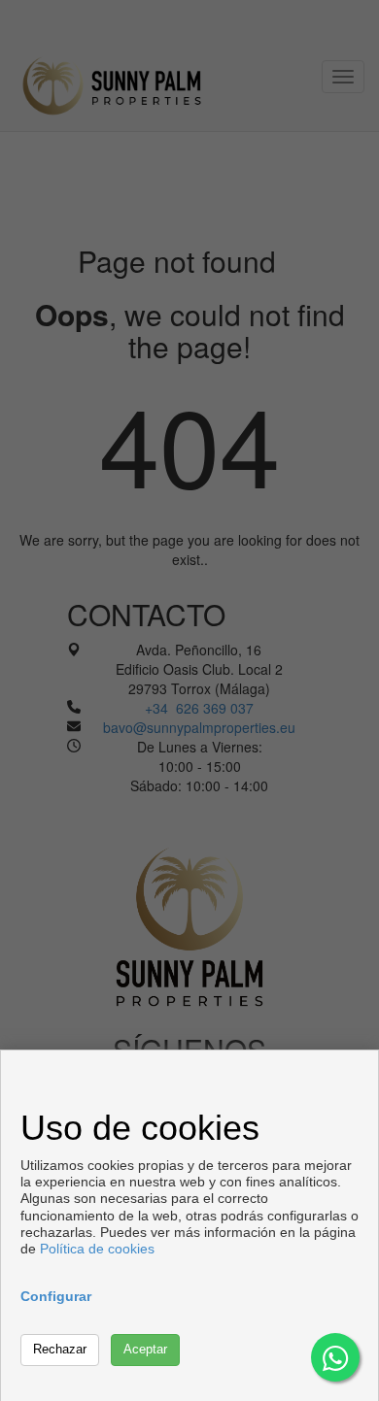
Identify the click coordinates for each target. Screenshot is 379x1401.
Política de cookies (97, 1248)
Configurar (55, 1296)
